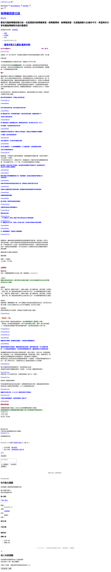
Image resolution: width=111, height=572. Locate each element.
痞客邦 (16, 442)
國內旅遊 (14, 447)
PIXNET (42, 548)
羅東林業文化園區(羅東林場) (17, 45)
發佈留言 (3, 466)
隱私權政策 (65, 548)
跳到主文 (3, 18)
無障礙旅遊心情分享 (17, 449)
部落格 (6, 35)
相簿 (5, 33)
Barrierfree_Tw (5, 433)
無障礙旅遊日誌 (10, 13)
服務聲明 (72, 548)
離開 (10, 568)
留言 (19, 442)
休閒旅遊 (15, 30)
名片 (5, 37)
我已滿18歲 (4, 568)
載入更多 (3, 456)
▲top (2, 452)
